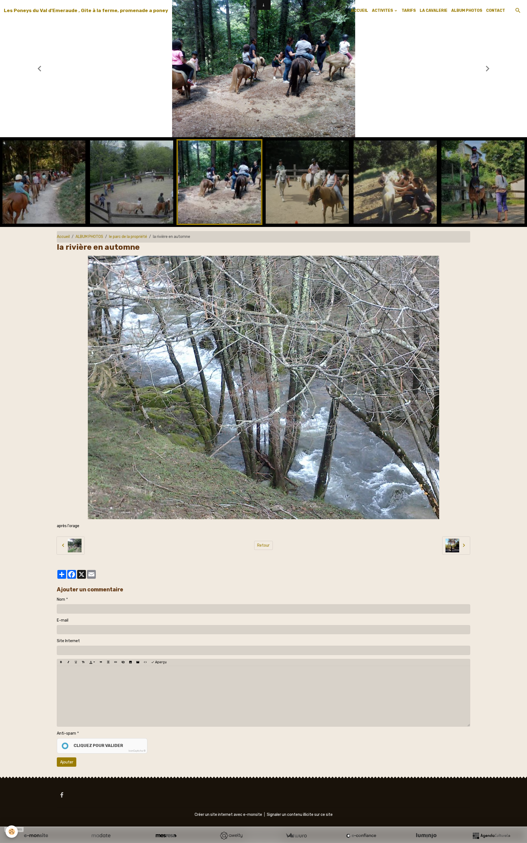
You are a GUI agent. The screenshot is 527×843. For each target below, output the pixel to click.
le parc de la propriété (128, 236)
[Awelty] (231, 835)
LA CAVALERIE (433, 10)
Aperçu (160, 662)
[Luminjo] (426, 835)
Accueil (63, 236)
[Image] (130, 662)
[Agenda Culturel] (491, 835)
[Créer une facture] (296, 835)
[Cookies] (11, 831)
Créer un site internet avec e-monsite (228, 814)
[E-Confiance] (361, 835)
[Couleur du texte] (92, 662)
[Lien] (115, 662)
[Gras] (61, 662)
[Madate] (101, 835)
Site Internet (68, 641)
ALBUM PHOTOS (466, 10)
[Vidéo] (138, 662)
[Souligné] (76, 662)
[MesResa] (166, 835)
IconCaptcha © (136, 750)
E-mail (62, 620)
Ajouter (66, 762)
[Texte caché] (123, 662)
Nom (61, 599)
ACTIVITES (383, 10)
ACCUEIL (359, 10)
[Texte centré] (108, 662)
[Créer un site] (36, 835)
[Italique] (68, 662)
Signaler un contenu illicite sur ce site (300, 814)
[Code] (145, 662)
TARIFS (409, 10)
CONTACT (495, 10)
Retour (263, 545)
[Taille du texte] (83, 662)
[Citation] (101, 662)
